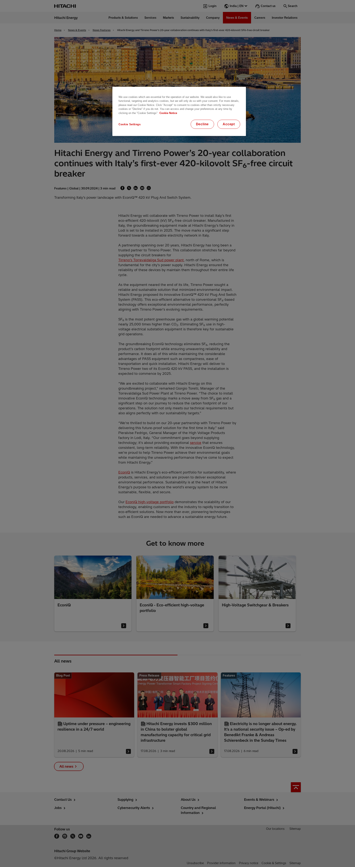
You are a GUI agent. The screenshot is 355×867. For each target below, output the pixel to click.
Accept (229, 124)
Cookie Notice (168, 113)
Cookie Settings (130, 124)
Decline (202, 124)
